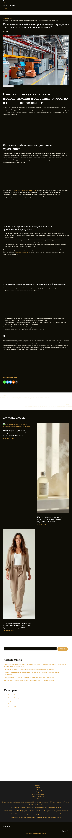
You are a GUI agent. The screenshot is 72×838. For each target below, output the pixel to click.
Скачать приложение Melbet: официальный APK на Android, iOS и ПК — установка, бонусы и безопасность (36, 811)
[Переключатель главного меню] (7, 9)
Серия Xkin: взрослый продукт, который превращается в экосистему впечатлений (29, 677)
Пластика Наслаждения (15, 698)
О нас (38, 798)
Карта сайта (65, 831)
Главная (37, 785)
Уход (12, 438)
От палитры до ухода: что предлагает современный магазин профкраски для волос (18, 432)
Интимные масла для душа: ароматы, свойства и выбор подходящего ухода (49, 519)
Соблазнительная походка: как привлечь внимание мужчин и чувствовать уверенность (17, 625)
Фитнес (10, 704)
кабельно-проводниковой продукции (25, 190)
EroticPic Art (9, 5)
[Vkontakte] (10, 382)
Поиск (6, 645)
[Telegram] (7, 382)
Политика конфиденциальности (36, 833)
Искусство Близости (14, 695)
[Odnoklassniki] (13, 382)
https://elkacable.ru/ (21, 252)
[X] (16, 382)
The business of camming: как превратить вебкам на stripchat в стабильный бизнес (29, 680)
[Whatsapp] (4, 382)
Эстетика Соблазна (13, 707)
